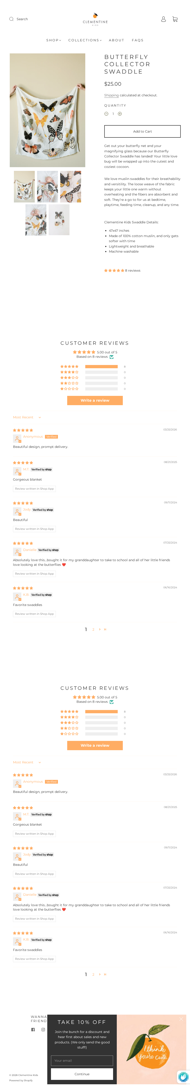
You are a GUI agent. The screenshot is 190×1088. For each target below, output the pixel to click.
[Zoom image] (47, 111)
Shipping (111, 95)
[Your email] (82, 1060)
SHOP (52, 40)
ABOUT (116, 40)
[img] (23, 430)
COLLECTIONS (83, 40)
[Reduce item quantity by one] (106, 114)
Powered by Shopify (20, 1080)
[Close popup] (181, 1020)
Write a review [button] (95, 400)
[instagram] (43, 1029)
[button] (17, 111)
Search (22, 19)
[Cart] (175, 19)
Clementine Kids (28, 1075)
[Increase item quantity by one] (120, 114)
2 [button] (93, 629)
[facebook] (33, 1029)
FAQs (138, 40)
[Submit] (14, 19)
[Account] (163, 19)
